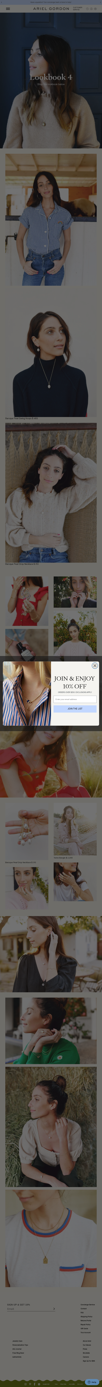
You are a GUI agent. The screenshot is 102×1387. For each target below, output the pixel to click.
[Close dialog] (95, 666)
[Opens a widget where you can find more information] (92, 1382)
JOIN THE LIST (75, 709)
